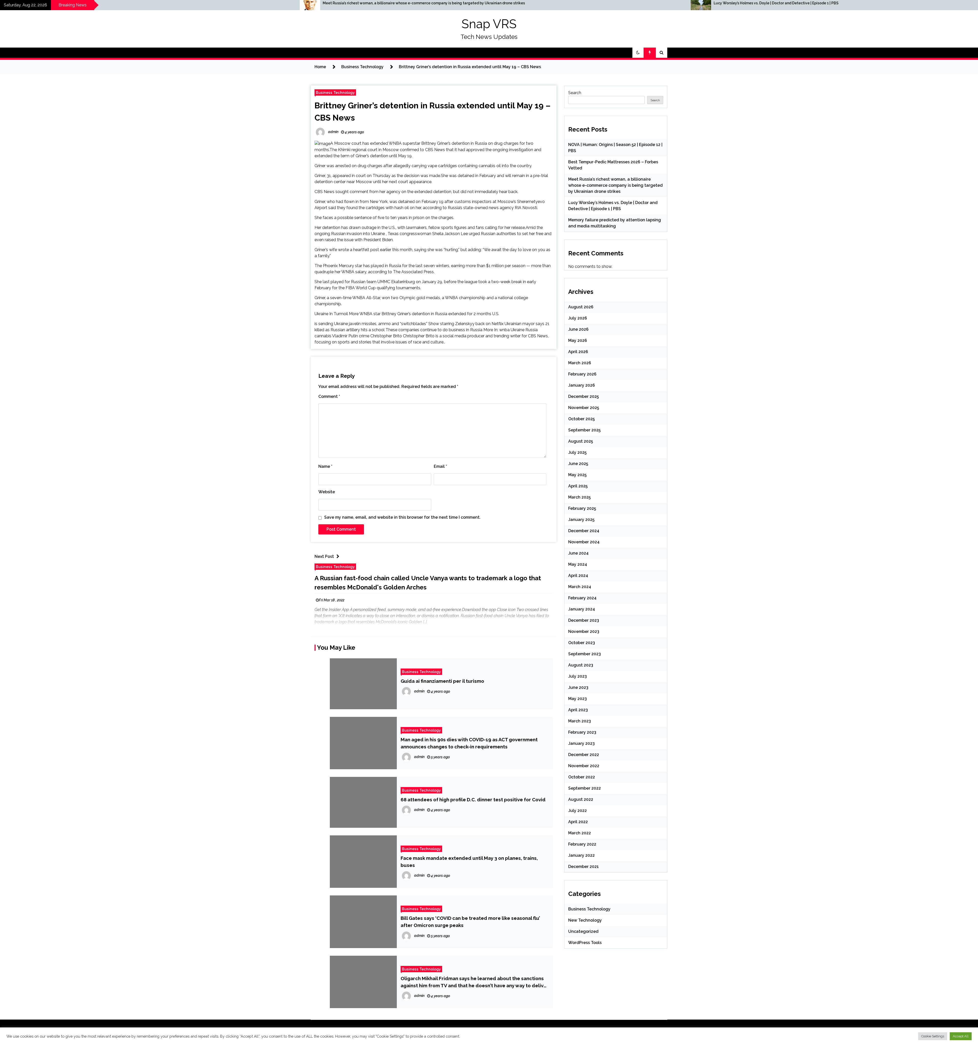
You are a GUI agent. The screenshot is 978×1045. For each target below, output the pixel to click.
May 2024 (577, 564)
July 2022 (577, 810)
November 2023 (583, 631)
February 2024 (582, 598)
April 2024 (578, 575)
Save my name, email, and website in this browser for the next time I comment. (402, 517)
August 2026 (580, 306)
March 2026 (579, 362)
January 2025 (581, 519)
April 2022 (578, 821)
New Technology (585, 920)
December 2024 (583, 530)
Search (574, 92)
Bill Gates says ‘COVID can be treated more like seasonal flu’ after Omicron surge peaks (470, 921)
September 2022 (584, 788)
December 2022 (583, 754)
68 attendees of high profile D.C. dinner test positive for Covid (473, 799)
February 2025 (582, 508)
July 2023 (577, 676)
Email (440, 466)
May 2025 (577, 474)
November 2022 (583, 765)
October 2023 (581, 642)
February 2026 (582, 374)
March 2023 (579, 721)
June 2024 (578, 553)
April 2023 (578, 709)
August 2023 (580, 665)
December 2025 (583, 396)
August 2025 (580, 441)
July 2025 (577, 452)
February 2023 (582, 732)
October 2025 (581, 418)
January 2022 (581, 855)
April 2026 (578, 351)
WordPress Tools (585, 942)
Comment (329, 396)
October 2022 (581, 777)
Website (326, 491)
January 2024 (581, 609)
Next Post (324, 556)
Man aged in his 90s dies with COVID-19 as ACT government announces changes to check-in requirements (469, 743)
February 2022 (582, 844)
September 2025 (584, 430)
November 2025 (583, 407)
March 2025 (579, 497)
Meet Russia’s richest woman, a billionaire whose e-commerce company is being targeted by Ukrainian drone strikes (163, 3)
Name (325, 466)
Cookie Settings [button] (932, 1036)
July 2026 (577, 318)
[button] (638, 53)
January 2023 (581, 743)
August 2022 (580, 799)
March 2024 (579, 586)
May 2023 (577, 698)
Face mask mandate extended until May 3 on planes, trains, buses (469, 861)
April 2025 (578, 486)
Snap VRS (489, 24)
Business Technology (335, 92)
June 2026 (578, 329)
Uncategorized (583, 931)
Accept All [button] (961, 1036)
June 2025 (578, 463)
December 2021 (583, 866)
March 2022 (579, 833)
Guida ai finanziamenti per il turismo (442, 681)
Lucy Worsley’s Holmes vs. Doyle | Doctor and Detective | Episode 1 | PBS (515, 3)
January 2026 (581, 385)
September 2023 (584, 653)
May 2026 (577, 340)
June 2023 (578, 687)
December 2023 (583, 620)
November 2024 (584, 542)
